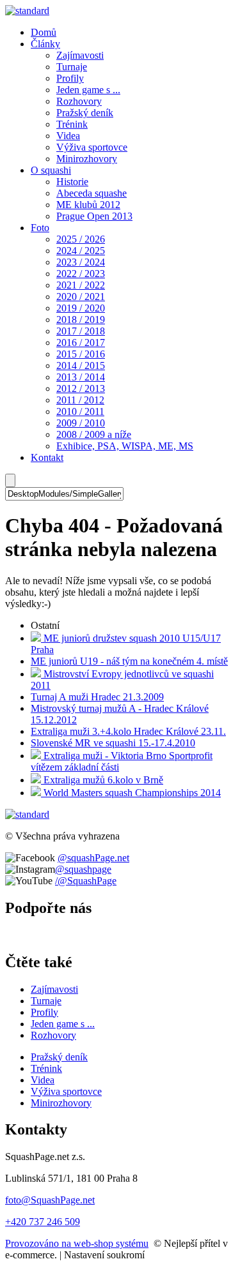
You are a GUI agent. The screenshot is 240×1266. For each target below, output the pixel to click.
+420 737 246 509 (42, 1221)
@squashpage (83, 869)
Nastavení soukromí (104, 1254)
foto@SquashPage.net (50, 1199)
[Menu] (10, 480)
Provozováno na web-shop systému (76, 1243)
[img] (27, 10)
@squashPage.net (93, 857)
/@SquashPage (85, 880)
